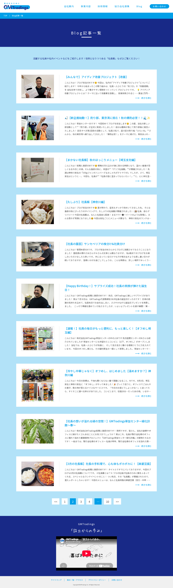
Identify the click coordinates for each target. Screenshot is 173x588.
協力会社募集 (122, 6)
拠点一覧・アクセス (75, 580)
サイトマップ (56, 580)
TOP (5, 15)
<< (55, 501)
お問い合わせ (159, 6)
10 (107, 501)
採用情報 (103, 6)
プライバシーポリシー (97, 580)
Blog (139, 6)
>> (117, 501)
